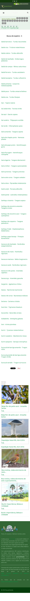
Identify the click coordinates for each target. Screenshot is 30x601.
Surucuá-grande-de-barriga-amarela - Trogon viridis (14, 356)
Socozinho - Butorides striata (11, 313)
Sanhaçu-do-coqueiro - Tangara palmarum (12, 222)
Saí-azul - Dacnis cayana (9, 114)
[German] (11, 27)
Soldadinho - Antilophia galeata (12, 319)
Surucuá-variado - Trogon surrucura (13, 363)
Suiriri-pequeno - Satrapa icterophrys (14, 342)
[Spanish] (17, 27)
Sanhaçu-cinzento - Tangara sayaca (13, 200)
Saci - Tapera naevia (8, 103)
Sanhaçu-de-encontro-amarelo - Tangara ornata (12, 207)
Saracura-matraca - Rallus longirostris (14, 259)
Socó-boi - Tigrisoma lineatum (11, 307)
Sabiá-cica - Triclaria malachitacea (13, 47)
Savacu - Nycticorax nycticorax (11, 290)
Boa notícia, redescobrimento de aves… (14, 471)
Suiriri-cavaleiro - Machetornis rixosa (13, 336)
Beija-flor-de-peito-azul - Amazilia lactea (14, 407)
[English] (5, 27)
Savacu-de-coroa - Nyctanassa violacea (14, 296)
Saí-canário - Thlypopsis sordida (12, 120)
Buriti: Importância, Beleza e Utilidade (12, 505)
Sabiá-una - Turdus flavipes (10, 97)
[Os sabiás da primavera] (21, 4)
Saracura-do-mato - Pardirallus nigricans (11, 252)
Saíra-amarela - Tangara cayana (12, 132)
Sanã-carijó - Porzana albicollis (11, 189)
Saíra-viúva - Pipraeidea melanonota (13, 183)
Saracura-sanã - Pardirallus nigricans (13, 265)
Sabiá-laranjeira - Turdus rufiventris (13, 78)
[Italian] (14, 27)
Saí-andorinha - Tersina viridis (11, 109)
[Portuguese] (3, 27)
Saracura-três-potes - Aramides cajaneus (12, 272)
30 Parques (12, 539)
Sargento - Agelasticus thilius (11, 284)
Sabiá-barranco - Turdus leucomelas (13, 42)
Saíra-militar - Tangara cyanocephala (14, 166)
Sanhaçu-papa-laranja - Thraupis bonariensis (12, 237)
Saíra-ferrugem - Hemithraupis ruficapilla (11, 153)
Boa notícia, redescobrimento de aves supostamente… (13, 480)
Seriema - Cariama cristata (10, 301)
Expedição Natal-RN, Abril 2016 (13, 440)
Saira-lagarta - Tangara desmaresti (13, 160)
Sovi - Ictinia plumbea (8, 324)
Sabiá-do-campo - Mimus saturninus (13, 66)
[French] (8, 27)
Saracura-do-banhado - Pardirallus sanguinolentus (13, 245)
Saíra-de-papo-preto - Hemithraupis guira (13, 146)
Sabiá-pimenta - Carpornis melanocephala (10, 85)
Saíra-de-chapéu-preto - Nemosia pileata (12, 138)
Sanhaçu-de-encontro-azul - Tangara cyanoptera (13, 215)
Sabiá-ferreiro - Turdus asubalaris (13, 72)
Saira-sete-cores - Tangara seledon (13, 177)
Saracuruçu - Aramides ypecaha (12, 278)
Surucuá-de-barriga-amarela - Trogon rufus (14, 348)
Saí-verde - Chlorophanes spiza (11, 126)
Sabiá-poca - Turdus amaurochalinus (13, 91)
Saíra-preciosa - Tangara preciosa (12, 172)
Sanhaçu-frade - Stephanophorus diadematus (12, 230)
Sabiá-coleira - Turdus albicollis (12, 53)
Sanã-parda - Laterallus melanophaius (14, 195)
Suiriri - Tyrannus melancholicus (12, 330)
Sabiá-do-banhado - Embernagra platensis (12, 60)
